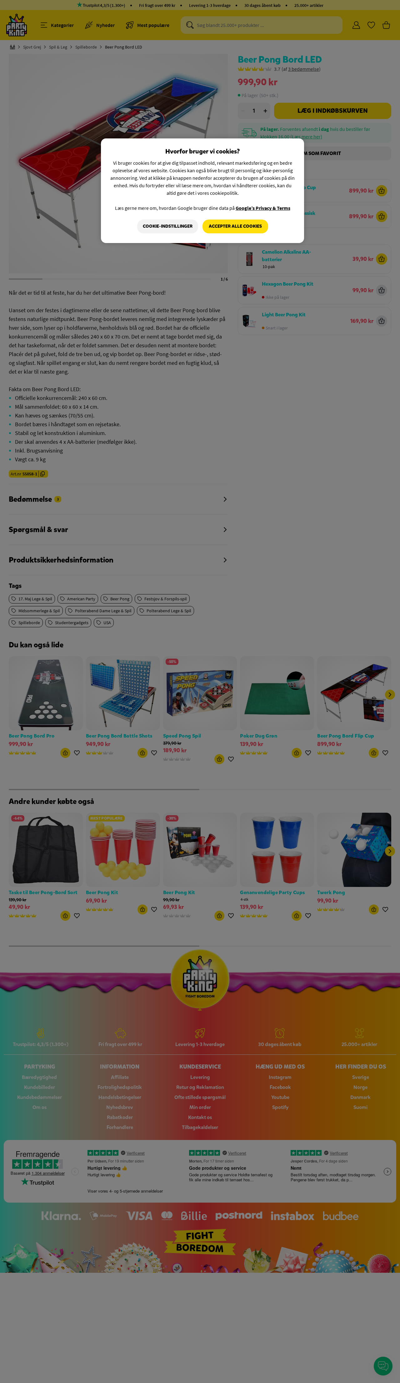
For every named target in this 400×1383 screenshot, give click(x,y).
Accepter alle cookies (235, 226)
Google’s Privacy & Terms (263, 208)
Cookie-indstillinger (167, 226)
